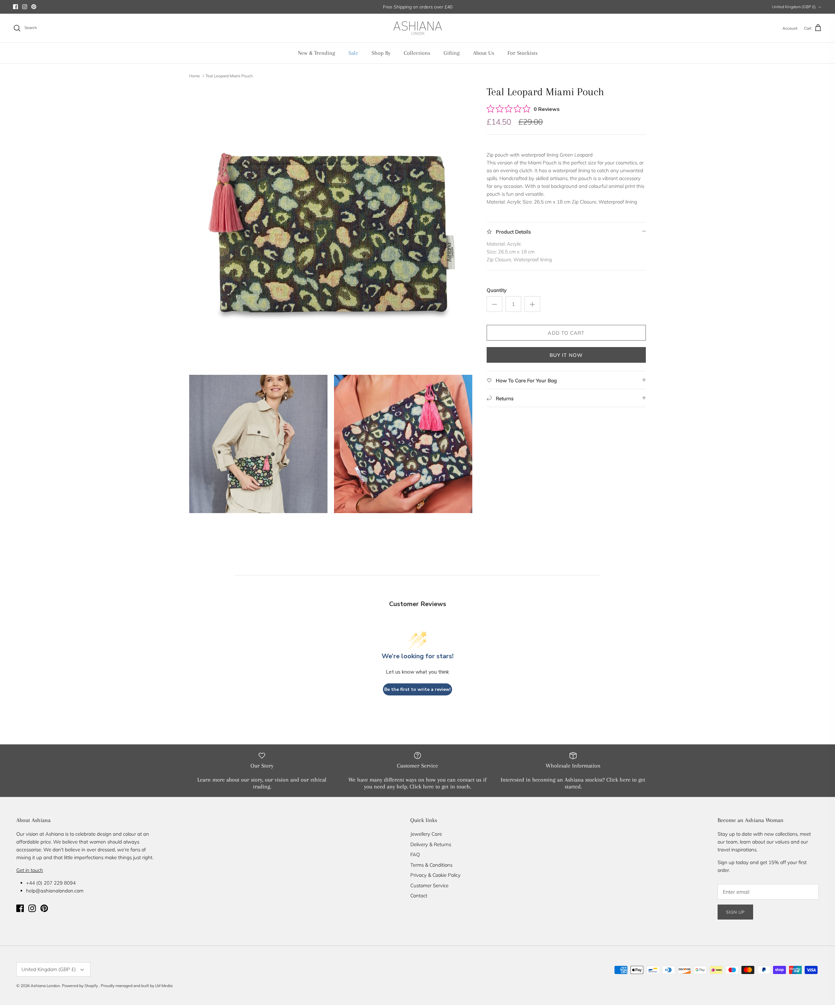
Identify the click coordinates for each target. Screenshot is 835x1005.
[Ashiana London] (417, 28)
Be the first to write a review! (417, 689)
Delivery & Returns (430, 844)
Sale (353, 53)
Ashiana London (45, 985)
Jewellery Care (426, 834)
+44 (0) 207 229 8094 (51, 883)
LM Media (164, 985)
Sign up (735, 912)
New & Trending (316, 53)
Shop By (381, 53)
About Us (483, 53)
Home (194, 75)
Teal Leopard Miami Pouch (229, 75)
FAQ (415, 854)
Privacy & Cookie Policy (435, 875)
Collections (417, 53)
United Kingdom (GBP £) (794, 6)
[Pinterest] (33, 6)
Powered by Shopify (80, 985)
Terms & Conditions (431, 865)
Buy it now (566, 355)
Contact (418, 895)
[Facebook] (15, 6)
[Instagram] (24, 6)
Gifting (452, 53)
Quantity (497, 290)
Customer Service (429, 885)
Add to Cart (566, 333)
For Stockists (523, 53)
